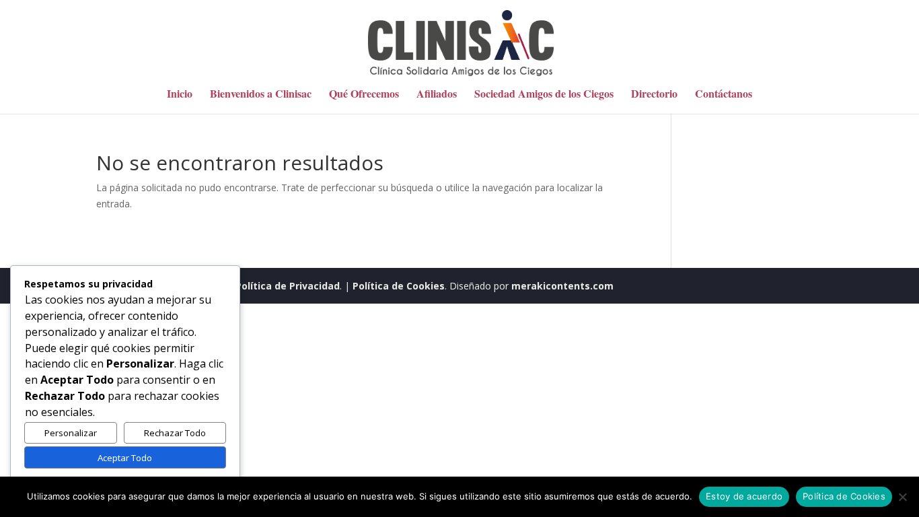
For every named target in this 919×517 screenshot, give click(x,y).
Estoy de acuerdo (744, 496)
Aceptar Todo (125, 458)
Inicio (179, 95)
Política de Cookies (399, 285)
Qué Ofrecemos (364, 95)
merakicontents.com (561, 285)
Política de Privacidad (287, 285)
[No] (902, 497)
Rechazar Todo (175, 433)
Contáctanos (723, 95)
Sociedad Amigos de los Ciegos (544, 95)
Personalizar (70, 433)
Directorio (654, 95)
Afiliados (436, 95)
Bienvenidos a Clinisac (260, 95)
